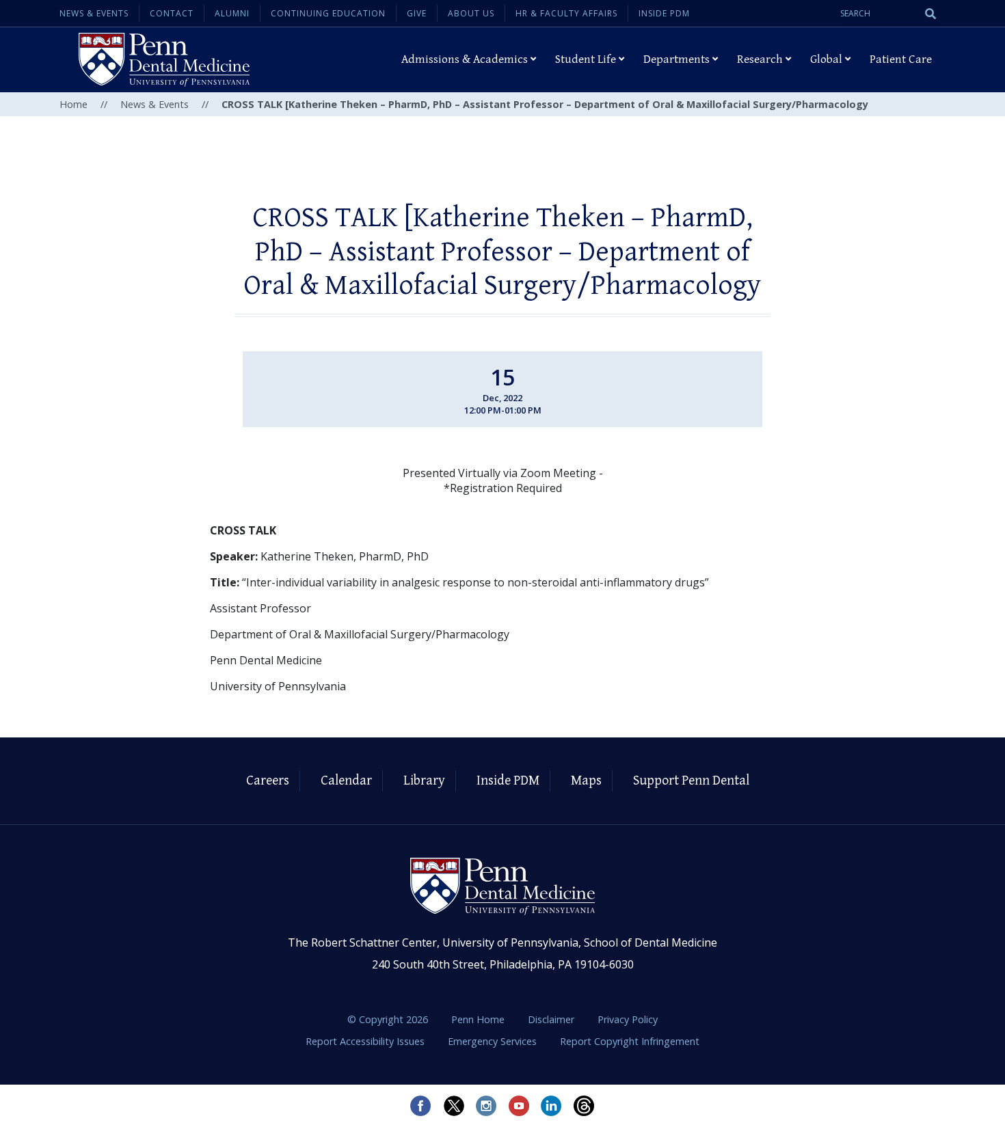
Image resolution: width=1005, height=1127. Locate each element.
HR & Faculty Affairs (566, 13)
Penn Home (479, 1019)
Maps (586, 781)
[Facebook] (420, 1106)
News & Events (94, 13)
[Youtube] (519, 1106)
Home (73, 104)
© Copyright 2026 (387, 1019)
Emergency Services (493, 1041)
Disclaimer (552, 1019)
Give (417, 13)
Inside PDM (664, 13)
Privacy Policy (628, 1019)
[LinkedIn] (552, 1106)
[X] (453, 1106)
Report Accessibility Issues (366, 1041)
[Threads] (584, 1106)
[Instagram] (486, 1106)
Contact (171, 13)
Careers (267, 781)
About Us (471, 13)
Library (424, 781)
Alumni (232, 13)
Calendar (346, 781)
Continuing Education (328, 13)
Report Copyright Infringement (629, 1041)
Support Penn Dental (691, 781)
